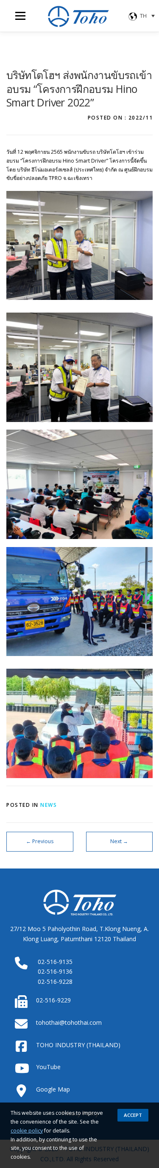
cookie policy (27, 1130)
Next (119, 841)
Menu (20, 15)
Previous (39, 841)
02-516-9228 (55, 981)
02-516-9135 (55, 962)
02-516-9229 (53, 1000)
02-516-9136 (55, 971)
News (48, 805)
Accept (133, 1115)
